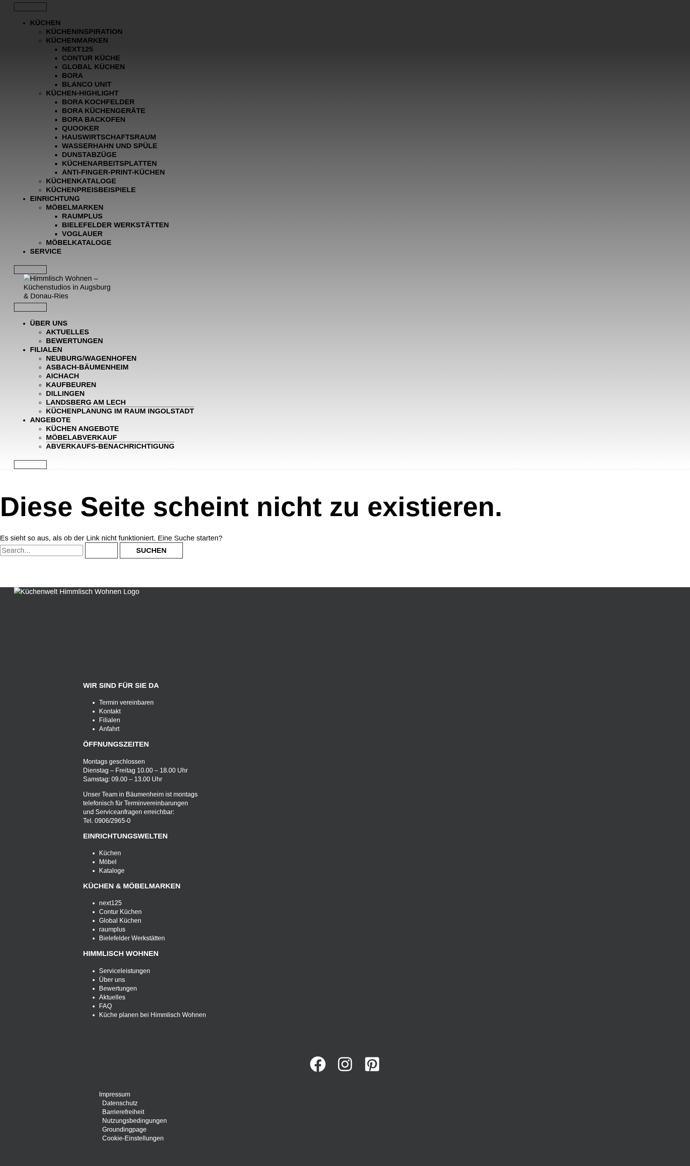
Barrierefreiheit (123, 1111)
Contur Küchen (120, 911)
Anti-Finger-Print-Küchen (113, 172)
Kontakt (110, 711)
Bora (72, 75)
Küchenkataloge (81, 181)
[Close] (30, 269)
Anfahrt (109, 728)
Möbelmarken (74, 207)
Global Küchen (93, 67)
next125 (77, 49)
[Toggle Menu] (30, 6)
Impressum (114, 1094)
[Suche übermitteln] (101, 550)
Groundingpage (124, 1129)
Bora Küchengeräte (103, 111)
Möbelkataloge (78, 242)
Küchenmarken (77, 40)
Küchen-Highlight (82, 93)
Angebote (50, 420)
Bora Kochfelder (98, 102)
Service (45, 251)
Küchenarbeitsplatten (109, 163)
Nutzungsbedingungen (134, 1120)
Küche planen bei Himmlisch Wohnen (152, 1014)
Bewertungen (74, 341)
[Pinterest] (372, 1070)
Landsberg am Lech (86, 402)
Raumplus (82, 216)
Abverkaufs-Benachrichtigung (110, 446)
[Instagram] (345, 1070)
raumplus (112, 929)
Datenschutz (120, 1103)
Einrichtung (55, 199)
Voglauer (82, 234)
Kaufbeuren (71, 385)
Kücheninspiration (84, 32)
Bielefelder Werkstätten (115, 225)
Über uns (48, 323)
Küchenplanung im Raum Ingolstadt (120, 411)
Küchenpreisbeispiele (91, 190)
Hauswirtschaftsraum (109, 137)
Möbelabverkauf (81, 437)
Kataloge (112, 870)
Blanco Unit (86, 84)
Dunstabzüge (89, 155)
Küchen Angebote (82, 429)
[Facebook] (318, 1070)
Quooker (80, 128)
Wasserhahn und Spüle (109, 146)
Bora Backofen (93, 119)
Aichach (62, 376)
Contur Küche (91, 58)
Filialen (46, 350)
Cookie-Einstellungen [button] (133, 1138)
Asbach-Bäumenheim (87, 367)
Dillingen (65, 393)
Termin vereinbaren (126, 702)
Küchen (45, 23)
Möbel (108, 861)
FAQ (105, 1006)
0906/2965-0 (113, 820)
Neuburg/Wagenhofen (91, 358)
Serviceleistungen (124, 970)
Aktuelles (67, 332)
